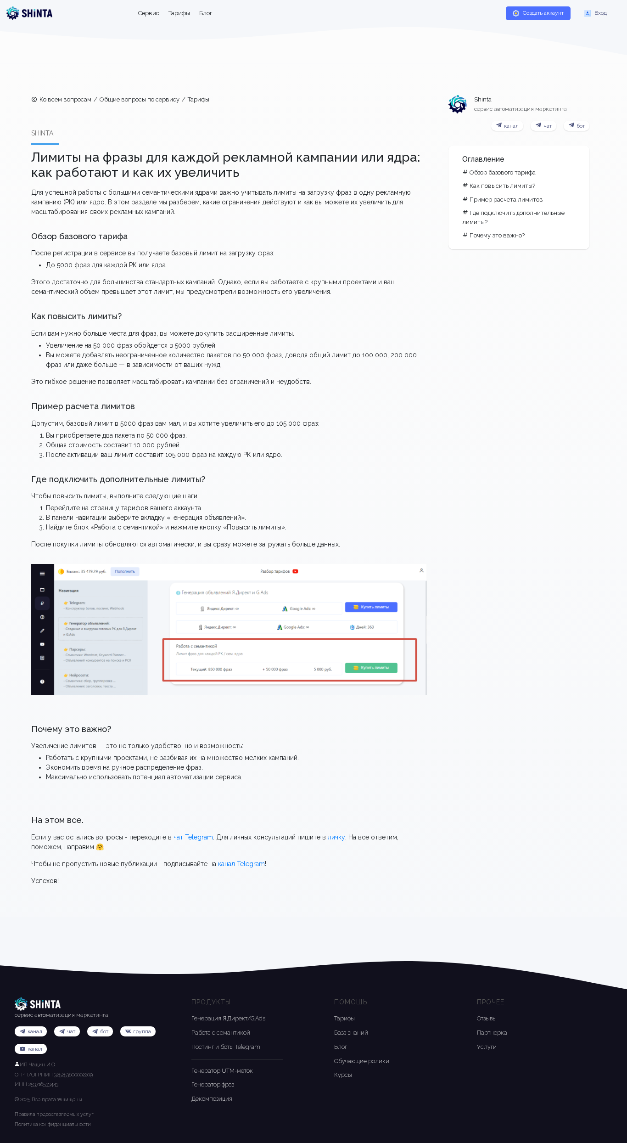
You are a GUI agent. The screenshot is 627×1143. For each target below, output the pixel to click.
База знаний (351, 1032)
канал (35, 1049)
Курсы (343, 1074)
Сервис (148, 13)
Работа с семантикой (220, 1032)
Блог (205, 13)
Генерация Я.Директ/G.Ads (228, 1018)
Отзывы (487, 1018)
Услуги (487, 1046)
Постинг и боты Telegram (225, 1046)
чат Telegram (193, 837)
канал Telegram (241, 863)
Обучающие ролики (361, 1061)
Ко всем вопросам (65, 99)
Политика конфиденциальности (53, 1124)
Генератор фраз (212, 1084)
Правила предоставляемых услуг (54, 1114)
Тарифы (179, 13)
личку (336, 837)
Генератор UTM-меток (222, 1070)
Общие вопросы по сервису (139, 99)
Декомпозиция (211, 1098)
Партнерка (492, 1032)
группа (142, 1031)
